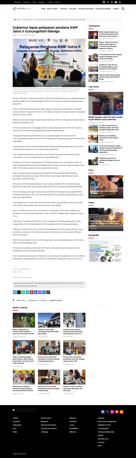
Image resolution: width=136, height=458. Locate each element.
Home (43, 9)
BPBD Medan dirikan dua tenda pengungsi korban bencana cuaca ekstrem (108, 34)
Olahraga (44, 432)
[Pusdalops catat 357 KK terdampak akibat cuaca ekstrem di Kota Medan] (93, 68)
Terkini (34, 2)
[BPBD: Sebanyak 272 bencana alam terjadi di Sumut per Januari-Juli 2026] (24, 320)
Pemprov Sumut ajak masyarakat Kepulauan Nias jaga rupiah (48, 332)
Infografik (93, 235)
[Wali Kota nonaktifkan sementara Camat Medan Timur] (93, 139)
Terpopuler (41, 2)
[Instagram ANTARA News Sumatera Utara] (112, 2)
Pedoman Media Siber (106, 432)
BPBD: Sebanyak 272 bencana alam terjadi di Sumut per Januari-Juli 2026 (23, 332)
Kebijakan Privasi (104, 425)
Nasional (64, 9)
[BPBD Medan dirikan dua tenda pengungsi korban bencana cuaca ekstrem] (93, 35)
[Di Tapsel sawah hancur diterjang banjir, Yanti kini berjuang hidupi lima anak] (93, 128)
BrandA (100, 435)
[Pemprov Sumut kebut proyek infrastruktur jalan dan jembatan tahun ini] (74, 320)
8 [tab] (113, 232)
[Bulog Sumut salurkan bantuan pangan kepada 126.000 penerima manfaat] (24, 377)
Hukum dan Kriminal (103, 9)
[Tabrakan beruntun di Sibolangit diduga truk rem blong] (93, 161)
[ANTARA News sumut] (23, 8)
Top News (50, 2)
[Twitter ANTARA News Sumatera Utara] (108, 2)
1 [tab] (100, 200)
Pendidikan (73, 428)
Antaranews (17, 2)
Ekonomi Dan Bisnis (86, 9)
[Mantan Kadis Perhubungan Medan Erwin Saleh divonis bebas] (93, 78)
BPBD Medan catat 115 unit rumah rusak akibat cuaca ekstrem (105, 118)
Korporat (101, 442)
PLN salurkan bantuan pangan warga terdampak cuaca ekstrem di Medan (110, 57)
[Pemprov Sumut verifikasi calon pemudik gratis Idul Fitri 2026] (74, 377)
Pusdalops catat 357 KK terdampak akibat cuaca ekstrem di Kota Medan (108, 67)
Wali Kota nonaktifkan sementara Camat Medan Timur (108, 138)
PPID (99, 446)
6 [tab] (107, 232)
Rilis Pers (57, 2)
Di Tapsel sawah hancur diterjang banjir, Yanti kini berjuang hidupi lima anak (109, 128)
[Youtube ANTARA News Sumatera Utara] (116, 2)
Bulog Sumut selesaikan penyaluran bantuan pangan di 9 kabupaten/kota (48, 359)
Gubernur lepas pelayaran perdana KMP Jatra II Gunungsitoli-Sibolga (60, 19)
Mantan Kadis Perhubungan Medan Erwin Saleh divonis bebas (109, 77)
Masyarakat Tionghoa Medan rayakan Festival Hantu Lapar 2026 (105, 223)
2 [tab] (103, 200)
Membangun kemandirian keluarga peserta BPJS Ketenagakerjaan (103, 296)
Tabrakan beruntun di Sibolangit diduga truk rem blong (109, 160)
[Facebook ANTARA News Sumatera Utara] (104, 2)
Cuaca (71, 425)
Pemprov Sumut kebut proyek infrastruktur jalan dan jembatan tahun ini (73, 332)
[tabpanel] (105, 186)
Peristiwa (73, 421)
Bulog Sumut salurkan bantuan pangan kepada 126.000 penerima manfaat (23, 389)
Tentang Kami (103, 428)
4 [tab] (109, 200)
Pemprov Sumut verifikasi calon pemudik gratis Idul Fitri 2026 (73, 389)
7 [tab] (110, 232)
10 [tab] (119, 232)
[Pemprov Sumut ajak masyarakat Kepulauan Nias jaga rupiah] (49, 320)
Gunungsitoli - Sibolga (37, 300)
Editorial (72, 418)
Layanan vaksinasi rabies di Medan (104, 192)
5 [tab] (112, 200)
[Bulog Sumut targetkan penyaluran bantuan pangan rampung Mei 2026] (74, 347)
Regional (73, 9)
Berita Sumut (52, 9)
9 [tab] (116, 232)
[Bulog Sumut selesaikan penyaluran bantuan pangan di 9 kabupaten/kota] (49, 347)
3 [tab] (106, 200)
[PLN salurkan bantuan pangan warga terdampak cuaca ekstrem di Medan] (93, 57)
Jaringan (101, 418)
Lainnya (116, 9)
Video (91, 202)
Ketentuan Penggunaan (107, 421)
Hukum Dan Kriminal (48, 428)
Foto (90, 170)
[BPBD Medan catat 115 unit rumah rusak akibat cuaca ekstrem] (105, 103)
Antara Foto (26, 2)
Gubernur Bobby (55, 300)
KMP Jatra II (21, 300)
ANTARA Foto (103, 439)
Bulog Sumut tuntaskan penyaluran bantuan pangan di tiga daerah (48, 389)
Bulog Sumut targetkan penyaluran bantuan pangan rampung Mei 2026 (74, 359)
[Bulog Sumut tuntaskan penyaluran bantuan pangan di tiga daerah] (49, 377)
